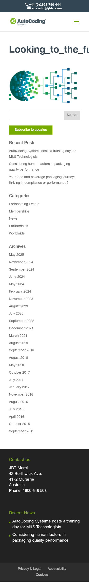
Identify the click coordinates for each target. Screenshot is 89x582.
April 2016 (16, 417)
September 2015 (21, 431)
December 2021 (21, 328)
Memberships (19, 211)
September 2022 (21, 321)
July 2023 (16, 313)
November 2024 (21, 262)
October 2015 (19, 424)
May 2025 (16, 255)
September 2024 (21, 270)
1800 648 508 (34, 491)
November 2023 (21, 299)
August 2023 (18, 306)
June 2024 (17, 277)
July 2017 (16, 380)
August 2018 (18, 358)
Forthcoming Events (24, 204)
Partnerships (18, 226)
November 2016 (21, 395)
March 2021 (18, 336)
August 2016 (18, 402)
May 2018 (16, 365)
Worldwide (17, 233)
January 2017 (19, 387)
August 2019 (18, 343)
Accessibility (57, 569)
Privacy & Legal (29, 569)
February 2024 (20, 292)
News (13, 219)
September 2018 (21, 350)
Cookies (42, 575)
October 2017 (19, 373)
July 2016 (16, 409)
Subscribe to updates (31, 130)
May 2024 (16, 284)
